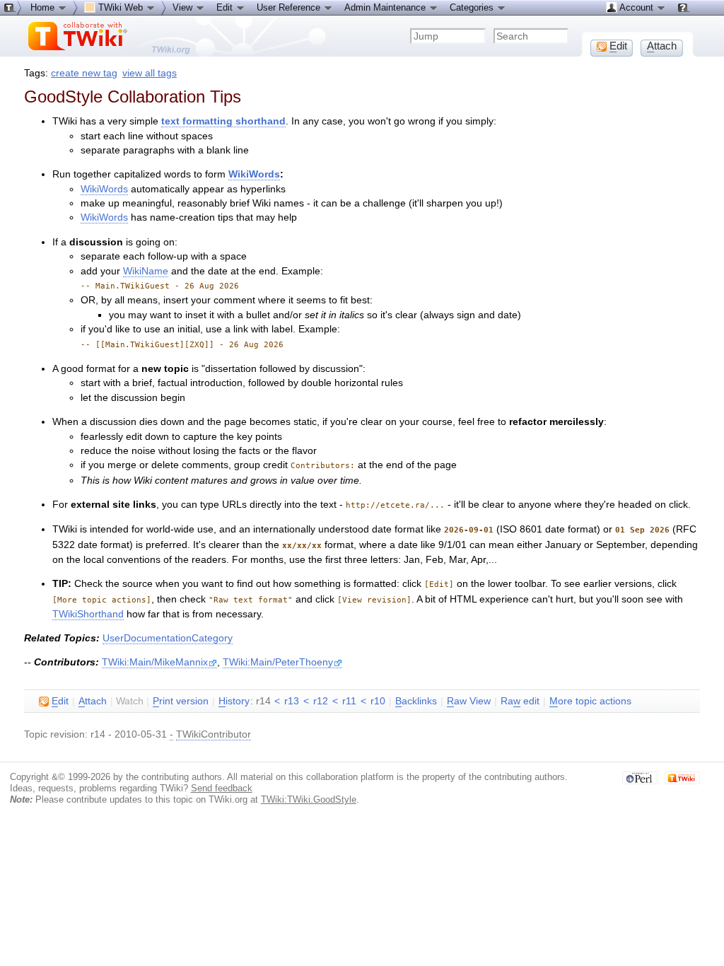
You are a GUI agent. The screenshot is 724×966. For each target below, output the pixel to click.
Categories (473, 7)
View (184, 7)
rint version (181, 701)
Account (636, 7)
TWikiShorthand (88, 614)
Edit (225, 7)
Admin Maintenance (386, 7)
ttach (92, 701)
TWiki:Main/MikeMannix (155, 662)
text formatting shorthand (223, 121)
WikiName (145, 271)
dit (60, 701)
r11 (349, 701)
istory (234, 701)
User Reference (290, 7)
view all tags (149, 73)
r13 (291, 701)
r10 (377, 701)
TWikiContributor (213, 734)
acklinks (416, 701)
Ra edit (520, 701)
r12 (320, 701)
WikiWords (254, 174)
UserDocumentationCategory (168, 638)
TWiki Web (120, 7)
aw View (469, 701)
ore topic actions (590, 701)
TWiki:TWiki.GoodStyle (308, 799)
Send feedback (221, 788)
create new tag (84, 73)
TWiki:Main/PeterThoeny (278, 662)
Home (43, 7)
